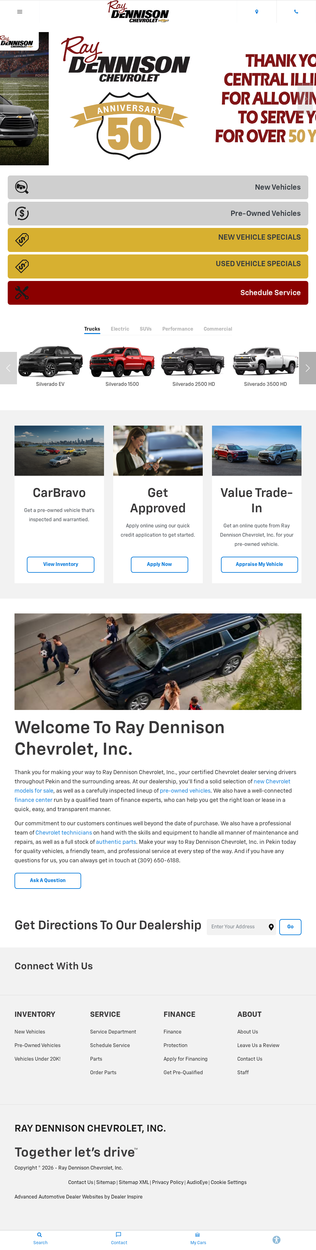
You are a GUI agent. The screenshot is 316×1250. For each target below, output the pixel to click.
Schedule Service (110, 1045)
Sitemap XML (134, 1182)
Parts (96, 1059)
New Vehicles (30, 1032)
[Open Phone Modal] (296, 11)
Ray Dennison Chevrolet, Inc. (90, 1168)
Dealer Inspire (127, 1197)
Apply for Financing (186, 1059)
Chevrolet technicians (63, 833)
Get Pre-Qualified (183, 1073)
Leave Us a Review (258, 1045)
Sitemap (106, 1182)
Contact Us (249, 1059)
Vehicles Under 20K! (37, 1059)
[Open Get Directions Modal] (256, 11)
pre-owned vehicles (185, 791)
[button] (144, 156)
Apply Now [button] (159, 564)
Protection (175, 1045)
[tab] (92, 330)
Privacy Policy (168, 1182)
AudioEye (197, 1182)
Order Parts (103, 1073)
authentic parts (116, 842)
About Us (247, 1032)
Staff (243, 1073)
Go (290, 927)
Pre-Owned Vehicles (37, 1045)
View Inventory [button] (60, 564)
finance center (33, 800)
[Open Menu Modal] (20, 11)
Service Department (113, 1032)
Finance (172, 1032)
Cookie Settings (229, 1182)
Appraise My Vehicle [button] (259, 564)
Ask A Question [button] (48, 880)
